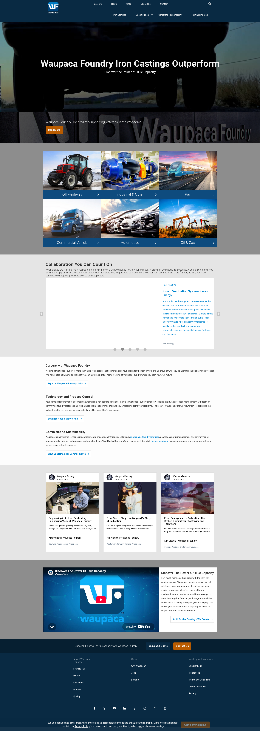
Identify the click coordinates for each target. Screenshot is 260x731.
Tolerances (194, 665)
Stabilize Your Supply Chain (63, 410)
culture (52, 536)
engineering (62, 536)
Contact (164, 4)
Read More (54, 130)
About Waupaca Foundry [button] (81, 652)
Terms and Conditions (199, 671)
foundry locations (159, 433)
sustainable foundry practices (144, 429)
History (76, 667)
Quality (76, 688)
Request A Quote (158, 637)
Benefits (135, 671)
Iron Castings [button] (119, 15)
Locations (146, 4)
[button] (41, 309)
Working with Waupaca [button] (201, 651)
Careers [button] (135, 651)
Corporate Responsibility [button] (170, 15)
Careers (98, 4)
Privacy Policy (82, 726)
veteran (118, 536)
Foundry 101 (79, 660)
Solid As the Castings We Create (190, 611)
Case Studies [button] (142, 15)
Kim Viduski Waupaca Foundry (65, 529)
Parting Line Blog (200, 15)
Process (77, 681)
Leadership (78, 674)
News (114, 4)
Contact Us (182, 637)
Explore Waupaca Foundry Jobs (65, 375)
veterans (126, 536)
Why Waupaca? (138, 658)
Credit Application (197, 678)
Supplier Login (195, 658)
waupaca (73, 536)
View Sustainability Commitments (67, 445)
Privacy (192, 685)
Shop (128, 4)
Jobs (133, 665)
